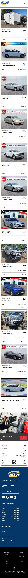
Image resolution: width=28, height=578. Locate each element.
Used (7, 563)
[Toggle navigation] (24, 3)
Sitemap (6, 554)
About (21, 558)
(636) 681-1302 (8, 486)
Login (14, 575)
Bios (6, 556)
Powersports (21, 550)
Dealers (21, 559)
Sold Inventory (6, 559)
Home (6, 549)
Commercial (21, 556)
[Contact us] (3, 498)
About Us (4, 531)
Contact (21, 561)
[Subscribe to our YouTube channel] (11, 498)
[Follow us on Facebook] (7, 498)
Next (21, 422)
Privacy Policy (6, 552)
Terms (6, 558)
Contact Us (4, 533)
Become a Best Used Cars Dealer (8, 536)
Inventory (6, 550)
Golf (21, 554)
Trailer (21, 552)
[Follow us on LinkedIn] (15, 498)
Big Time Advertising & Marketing (8, 540)
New (6, 561)
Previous (6, 422)
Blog (2, 538)
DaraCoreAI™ (4, 543)
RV (21, 549)
